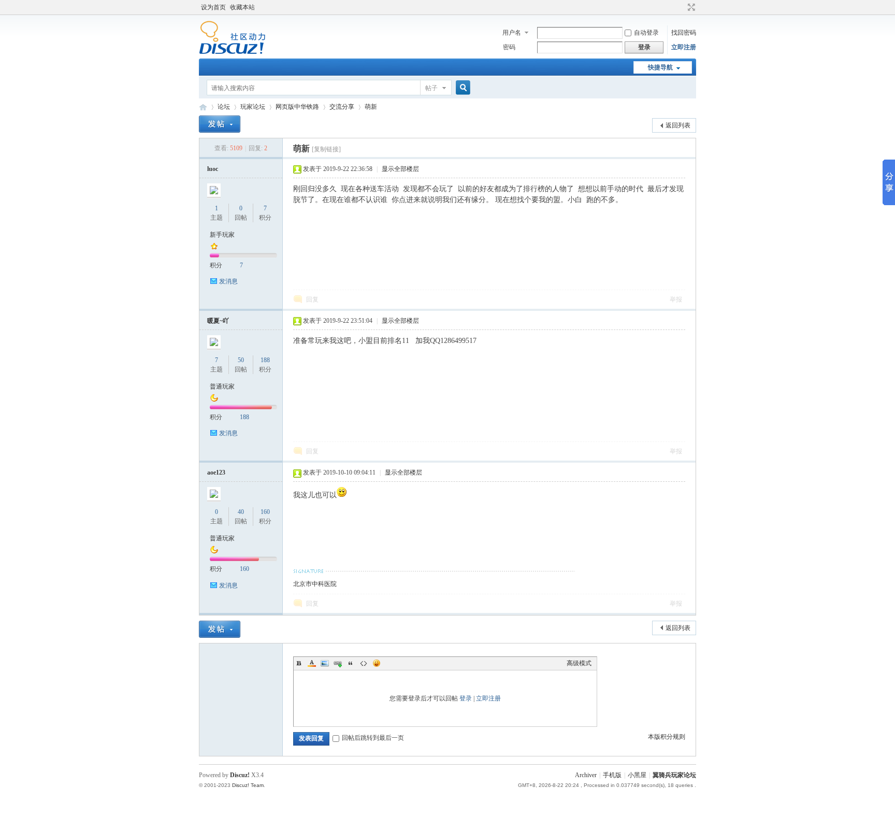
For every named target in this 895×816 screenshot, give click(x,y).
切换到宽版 (690, 7)
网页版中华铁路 (297, 106)
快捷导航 (660, 67)
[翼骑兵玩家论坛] (232, 52)
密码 (509, 47)
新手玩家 (222, 234)
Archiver (586, 775)
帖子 (431, 88)
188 (265, 360)
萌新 (371, 106)
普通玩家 (222, 386)
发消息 (228, 281)
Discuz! (240, 775)
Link (338, 663)
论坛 (224, 106)
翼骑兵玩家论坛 (203, 106)
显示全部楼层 (400, 169)
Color (312, 663)
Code (363, 663)
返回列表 (678, 125)
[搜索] (461, 88)
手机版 (612, 775)
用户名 (511, 32)
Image (325, 663)
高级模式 (579, 663)
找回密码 (683, 32)
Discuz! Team (248, 785)
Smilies (376, 663)
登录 (465, 698)
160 (265, 512)
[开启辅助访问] (681, 7)
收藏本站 (242, 7)
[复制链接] (326, 149)
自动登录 (646, 32)
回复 (312, 299)
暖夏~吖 (218, 320)
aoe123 (216, 472)
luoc (212, 169)
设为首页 (213, 7)
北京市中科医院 (315, 584)
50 (241, 360)
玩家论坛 (252, 106)
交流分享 (341, 106)
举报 (676, 299)
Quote (350, 663)
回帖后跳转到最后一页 (373, 737)
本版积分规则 (666, 736)
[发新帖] (219, 124)
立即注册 (683, 47)
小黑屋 (637, 775)
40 (241, 512)
